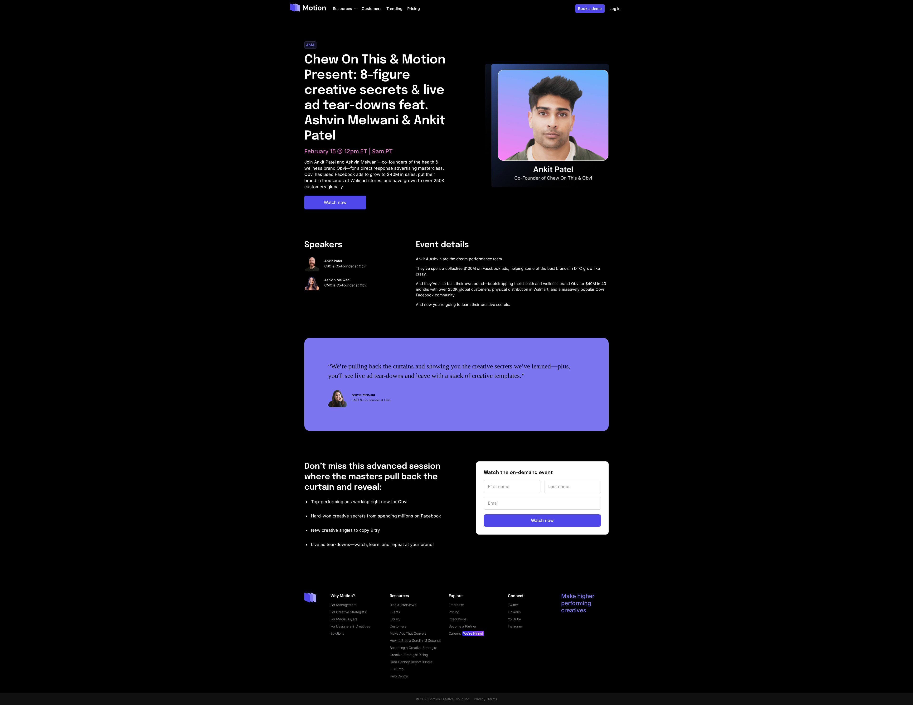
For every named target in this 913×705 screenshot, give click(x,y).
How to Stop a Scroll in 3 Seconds (415, 640)
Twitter (513, 605)
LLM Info (396, 669)
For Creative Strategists (348, 612)
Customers (398, 626)
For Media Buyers (343, 619)
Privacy (480, 699)
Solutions (337, 633)
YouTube (514, 619)
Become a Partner (462, 626)
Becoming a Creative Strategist (413, 648)
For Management (343, 605)
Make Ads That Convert (408, 633)
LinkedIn (514, 612)
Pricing (454, 612)
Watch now (335, 202)
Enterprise (456, 605)
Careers (466, 633)
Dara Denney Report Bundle (411, 662)
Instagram (515, 626)
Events (395, 612)
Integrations (457, 619)
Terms (492, 699)
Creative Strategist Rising (409, 655)
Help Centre (399, 676)
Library (395, 619)
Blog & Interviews (403, 605)
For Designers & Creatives (350, 626)
